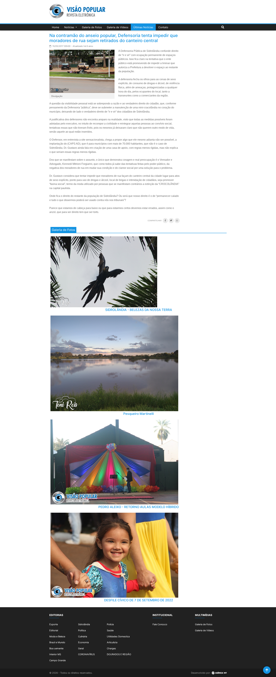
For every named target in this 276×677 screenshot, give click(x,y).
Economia (83, 642)
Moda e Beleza (57, 636)
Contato (163, 27)
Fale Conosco (160, 624)
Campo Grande (57, 660)
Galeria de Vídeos (117, 27)
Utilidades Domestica (118, 636)
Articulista (112, 642)
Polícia (110, 624)
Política (82, 630)
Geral (81, 648)
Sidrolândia (84, 624)
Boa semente (56, 648)
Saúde (110, 630)
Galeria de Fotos (92, 27)
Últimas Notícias (143, 27)
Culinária (82, 636)
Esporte (53, 624)
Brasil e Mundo (57, 642)
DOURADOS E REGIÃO (119, 654)
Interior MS (55, 654)
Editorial (53, 630)
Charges (111, 648)
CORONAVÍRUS (86, 654)
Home (55, 27)
